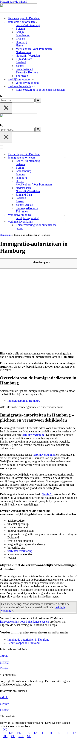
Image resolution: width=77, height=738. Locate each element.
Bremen (20, 38)
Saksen (20, 65)
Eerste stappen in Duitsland (24, 18)
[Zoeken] (1, 96)
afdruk (4, 655)
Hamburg (21, 42)
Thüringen (22, 75)
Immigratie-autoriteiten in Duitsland (28, 639)
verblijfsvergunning (27, 82)
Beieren (20, 28)
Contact (4, 668)
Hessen (20, 45)
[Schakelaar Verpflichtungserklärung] (65, 221)
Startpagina (6, 234)
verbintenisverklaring (19, 551)
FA (74, 732)
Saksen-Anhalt (24, 69)
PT (13, 736)
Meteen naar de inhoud (13, 1)
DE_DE (8, 732)
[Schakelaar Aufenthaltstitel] (65, 215)
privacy (4, 662)
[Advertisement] (38, 310)
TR (44, 732)
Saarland (21, 62)
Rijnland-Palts (24, 59)
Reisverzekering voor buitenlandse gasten (40, 89)
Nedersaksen (23, 52)
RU (21, 736)
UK (28, 732)
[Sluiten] (6, 108)
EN (19, 732)
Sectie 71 (47, 494)
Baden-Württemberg (28, 25)
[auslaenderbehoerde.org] (18, 11)
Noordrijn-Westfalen (28, 55)
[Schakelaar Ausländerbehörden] (65, 157)
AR (67, 732)
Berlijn (20, 32)
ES (36, 732)
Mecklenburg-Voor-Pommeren (34, 48)
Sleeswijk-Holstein (27, 72)
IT (51, 732)
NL (5, 729)
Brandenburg (23, 35)
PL (5, 736)
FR (59, 732)
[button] (36, 22)
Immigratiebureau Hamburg (23, 400)
